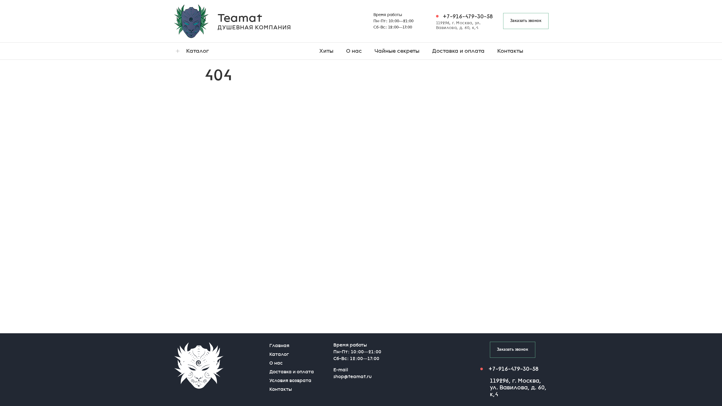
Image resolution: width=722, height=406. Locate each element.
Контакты (510, 51)
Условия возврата (290, 380)
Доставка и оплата (458, 51)
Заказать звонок (526, 21)
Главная (279, 345)
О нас (354, 51)
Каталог (197, 51)
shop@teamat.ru (352, 376)
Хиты (326, 51)
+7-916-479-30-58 (468, 16)
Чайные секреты (397, 51)
